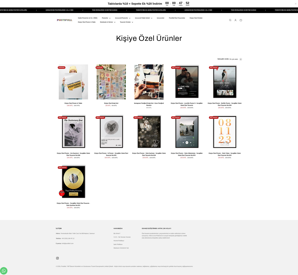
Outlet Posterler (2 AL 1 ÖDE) (87, 18)
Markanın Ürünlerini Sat (121, 248)
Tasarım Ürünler (125, 22)
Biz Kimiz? (117, 233)
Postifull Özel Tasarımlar (177, 18)
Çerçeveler (160, 18)
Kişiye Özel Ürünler (196, 18)
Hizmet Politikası (119, 241)
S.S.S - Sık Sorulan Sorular (122, 237)
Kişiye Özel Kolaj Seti (111, 103)
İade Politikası (118, 244)
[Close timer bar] (296, 4)
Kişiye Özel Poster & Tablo (86, 22)
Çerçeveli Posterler (121, 18)
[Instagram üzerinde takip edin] (57, 258)
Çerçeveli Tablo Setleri (142, 18)
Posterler (105, 18)
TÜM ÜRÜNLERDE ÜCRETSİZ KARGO (89, 10)
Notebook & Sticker (106, 22)
